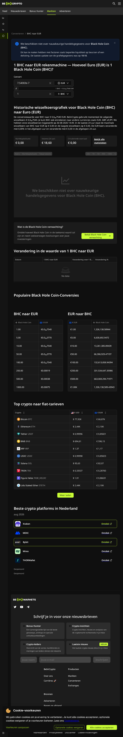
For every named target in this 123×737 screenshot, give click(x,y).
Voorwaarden (40, 732)
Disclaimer (70, 732)
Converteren (17, 33)
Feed (4, 11)
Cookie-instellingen (87, 732)
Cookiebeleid (71, 720)
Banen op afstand (53, 705)
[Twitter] (15, 607)
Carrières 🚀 (50, 680)
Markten (51, 11)
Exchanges (73, 685)
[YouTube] (21, 607)
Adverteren (65, 11)
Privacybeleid (56, 732)
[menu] (4, 27)
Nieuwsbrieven (18, 11)
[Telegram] (28, 607)
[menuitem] (4, 18)
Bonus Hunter (37, 11)
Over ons (48, 675)
